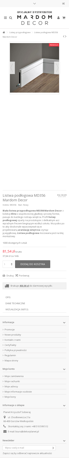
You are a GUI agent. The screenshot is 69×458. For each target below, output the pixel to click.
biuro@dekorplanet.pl (27, 431)
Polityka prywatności (16, 350)
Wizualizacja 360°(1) (16, 309)
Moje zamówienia (14, 376)
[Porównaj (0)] (63, 4)
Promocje (10, 329)
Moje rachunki (12, 381)
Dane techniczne (15, 303)
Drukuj (10, 275)
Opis (8, 297)
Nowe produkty (13, 334)
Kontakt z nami (13, 339)
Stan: (20, 204)
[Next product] (65, 36)
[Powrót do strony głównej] (4, 32)
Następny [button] (57, 68)
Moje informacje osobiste (18, 391)
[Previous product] (63, 36)
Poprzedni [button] (11, 68)
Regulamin (10, 355)
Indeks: (6, 204)
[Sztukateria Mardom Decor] (34, 18)
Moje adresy (11, 386)
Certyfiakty (10, 345)
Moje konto (9, 368)
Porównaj (24, 275)
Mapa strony (11, 360)
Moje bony (10, 396)
